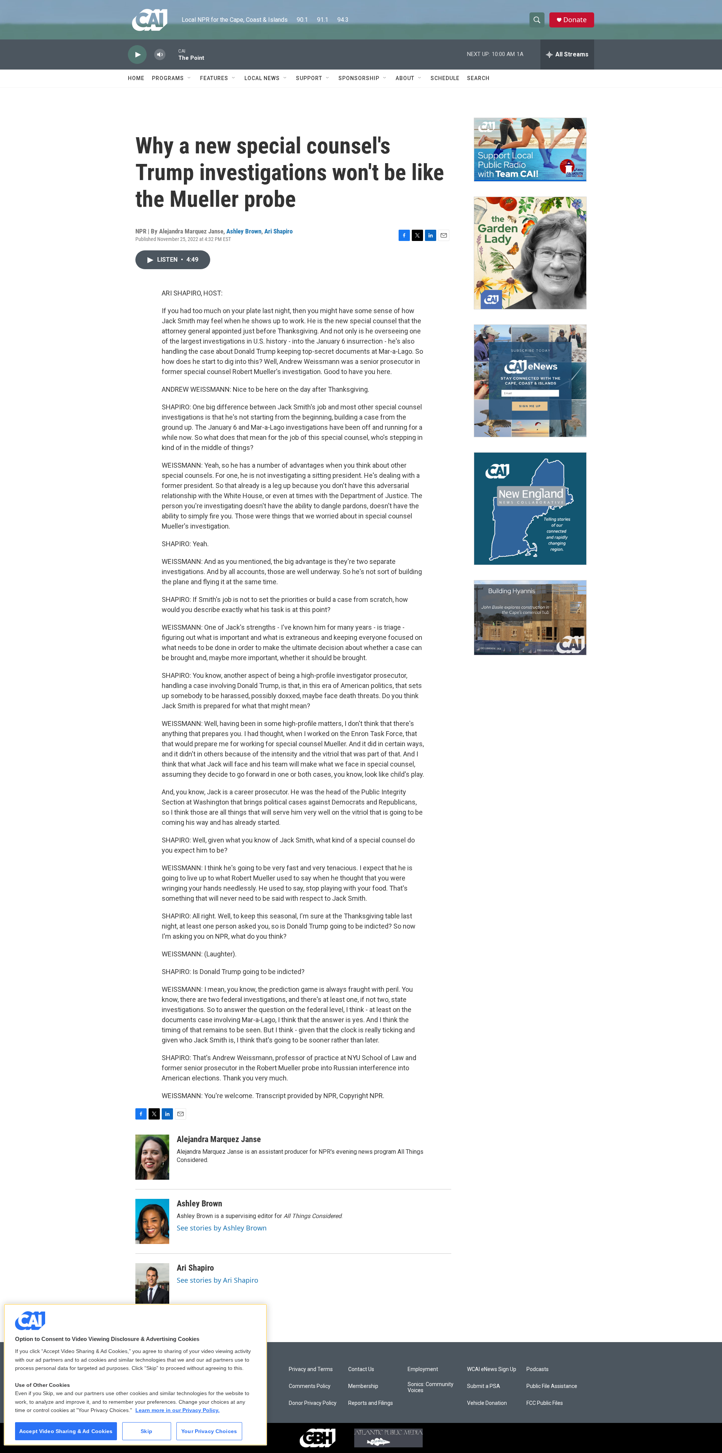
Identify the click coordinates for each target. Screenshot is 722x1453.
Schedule (445, 78)
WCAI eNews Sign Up (491, 1369)
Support (309, 78)
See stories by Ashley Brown (222, 1227)
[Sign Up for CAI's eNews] (530, 381)
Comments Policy (310, 1386)
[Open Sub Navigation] (190, 78)
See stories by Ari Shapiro (217, 1280)
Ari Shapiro (278, 231)
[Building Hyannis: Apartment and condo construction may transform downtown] (530, 617)
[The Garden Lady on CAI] (530, 253)
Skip (146, 1431)
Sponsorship (358, 78)
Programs (168, 78)
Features (214, 78)
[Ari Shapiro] (152, 1285)
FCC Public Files (544, 1403)
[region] (135, 1374)
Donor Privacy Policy (313, 1403)
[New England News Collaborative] (530, 509)
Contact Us (361, 1369)
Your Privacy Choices (209, 1431)
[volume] (159, 54)
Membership (363, 1386)
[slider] (172, 54)
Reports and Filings (370, 1403)
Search (478, 78)
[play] (137, 54)
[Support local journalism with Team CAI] (530, 149)
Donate (575, 20)
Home (136, 78)
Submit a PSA (483, 1386)
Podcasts (537, 1369)
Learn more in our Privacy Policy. (177, 1410)
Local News (262, 78)
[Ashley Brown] (152, 1221)
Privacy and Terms (311, 1369)
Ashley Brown (243, 231)
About (405, 78)
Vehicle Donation (487, 1403)
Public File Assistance (551, 1386)
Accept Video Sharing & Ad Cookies (66, 1431)
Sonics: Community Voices (431, 1387)
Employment (423, 1369)
